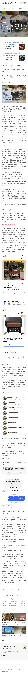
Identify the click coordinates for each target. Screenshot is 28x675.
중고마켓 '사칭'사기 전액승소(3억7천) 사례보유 (9, 55)
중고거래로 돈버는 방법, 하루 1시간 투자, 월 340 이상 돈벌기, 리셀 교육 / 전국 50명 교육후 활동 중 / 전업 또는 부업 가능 (9, 47)
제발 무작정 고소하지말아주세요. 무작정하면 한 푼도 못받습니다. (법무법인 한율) (9, 58)
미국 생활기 (6, 595)
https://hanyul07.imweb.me (10, 53)
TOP (25, 670)
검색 (22, 3)
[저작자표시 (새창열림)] (18, 589)
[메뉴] (25, 3)
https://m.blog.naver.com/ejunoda (12, 42)
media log (11, 8)
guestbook (21, 8)
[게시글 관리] (9, 589)
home (3, 8)
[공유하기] (7, 589)
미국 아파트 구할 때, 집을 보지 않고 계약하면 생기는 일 (10, 604)
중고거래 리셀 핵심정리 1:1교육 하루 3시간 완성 (9, 45)
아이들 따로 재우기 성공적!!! (9, 605)
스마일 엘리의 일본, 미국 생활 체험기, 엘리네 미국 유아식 (10, 652)
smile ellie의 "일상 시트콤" (14, 3)
